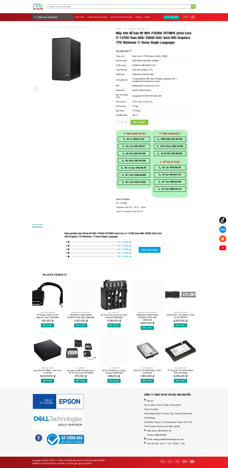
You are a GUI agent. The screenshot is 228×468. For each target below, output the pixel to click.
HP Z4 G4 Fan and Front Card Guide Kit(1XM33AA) (114, 316)
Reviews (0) (37, 227)
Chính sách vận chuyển (121, 17)
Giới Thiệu (79, 17)
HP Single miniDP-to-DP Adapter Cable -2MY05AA (47, 316)
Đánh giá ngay (149, 250)
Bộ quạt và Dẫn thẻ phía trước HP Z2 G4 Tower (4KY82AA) (80, 371)
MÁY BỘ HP (137, 211)
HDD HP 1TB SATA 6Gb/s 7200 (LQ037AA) (147, 371)
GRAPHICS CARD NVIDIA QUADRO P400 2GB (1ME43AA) (80, 316)
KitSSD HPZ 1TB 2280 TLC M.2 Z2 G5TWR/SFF (180, 316)
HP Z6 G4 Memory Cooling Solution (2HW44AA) (114, 371)
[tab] (37, 227)
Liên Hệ (138, 17)
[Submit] (193, 6)
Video (146, 17)
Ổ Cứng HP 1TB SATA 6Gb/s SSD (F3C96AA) (180, 371)
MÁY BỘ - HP (143, 29)
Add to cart (139, 122)
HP (122, 211)
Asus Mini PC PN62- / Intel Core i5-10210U (47, 371)
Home (118, 29)
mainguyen (128, 211)
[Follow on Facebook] (38, 437)
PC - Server (129, 29)
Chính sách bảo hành (97, 17)
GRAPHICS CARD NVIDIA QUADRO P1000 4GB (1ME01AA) (147, 317)
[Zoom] (35, 89)
